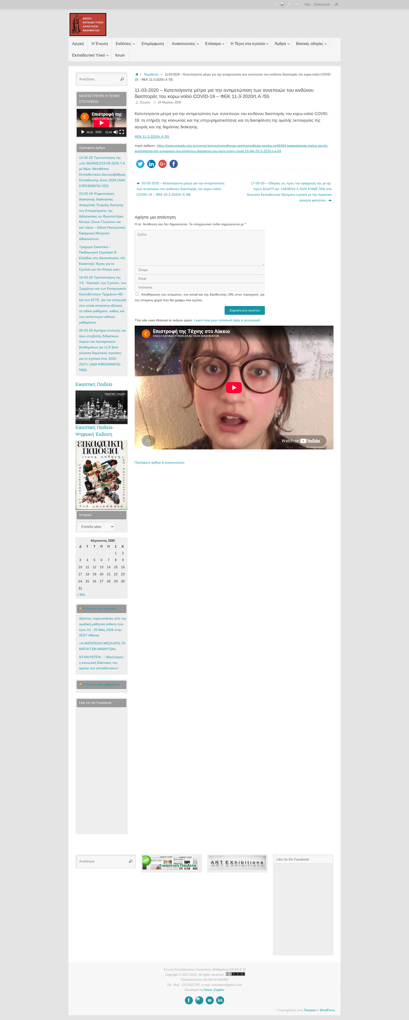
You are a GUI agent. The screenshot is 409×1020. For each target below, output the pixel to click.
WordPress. (328, 1010)
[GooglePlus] (283, 4)
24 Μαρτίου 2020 (169, 102)
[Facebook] (276, 4)
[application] (101, 123)
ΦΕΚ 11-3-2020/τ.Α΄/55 (152, 136)
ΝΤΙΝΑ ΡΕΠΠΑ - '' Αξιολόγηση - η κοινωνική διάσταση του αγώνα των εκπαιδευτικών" (102, 662)
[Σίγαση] (115, 132)
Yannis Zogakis (213, 990)
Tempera (310, 1010)
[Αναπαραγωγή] (82, 132)
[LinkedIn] (296, 4)
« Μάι (81, 594)
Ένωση (145, 102)
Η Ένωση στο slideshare (101, 684)
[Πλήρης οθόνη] (121, 132)
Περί (307, 4)
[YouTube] (290, 4)
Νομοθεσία (151, 74)
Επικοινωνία (322, 4)
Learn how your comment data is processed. (227, 320)
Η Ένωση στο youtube (99, 608)
